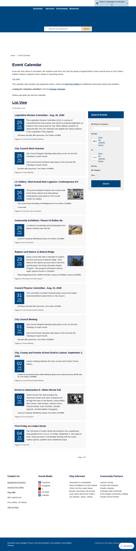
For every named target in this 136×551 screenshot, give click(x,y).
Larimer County (106, 482)
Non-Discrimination (42, 543)
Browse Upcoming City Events (82, 491)
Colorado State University (111, 491)
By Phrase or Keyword (99, 124)
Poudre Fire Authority (109, 485)
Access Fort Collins (15, 487)
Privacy (30, 543)
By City (94, 166)
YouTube (45, 492)
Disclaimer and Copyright (17, 543)
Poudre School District (109, 497)
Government (62, 9)
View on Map (12, 507)
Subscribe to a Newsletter (80, 482)
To (97, 150)
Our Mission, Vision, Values (81, 497)
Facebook (46, 482)
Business (74, 8)
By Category (96, 170)
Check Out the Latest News (81, 488)
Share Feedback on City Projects (83, 485)
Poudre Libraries (107, 488)
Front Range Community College (114, 494)
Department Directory (16, 482)
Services (50, 8)
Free (93, 175)
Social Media (66, 543)
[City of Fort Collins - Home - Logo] (20, 12)
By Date (99, 134)
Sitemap (10, 545)
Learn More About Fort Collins (82, 494)
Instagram (46, 486)
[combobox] (112, 3)
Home (13, 55)
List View (16, 79)
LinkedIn (45, 495)
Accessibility (55, 543)
